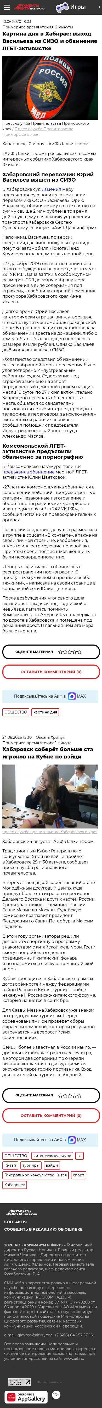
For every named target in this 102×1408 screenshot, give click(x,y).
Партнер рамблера (49, 1382)
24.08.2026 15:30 (17, 737)
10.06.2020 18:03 (16, 21)
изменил (51, 189)
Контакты (15, 1222)
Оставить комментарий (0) (51, 672)
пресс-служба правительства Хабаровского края (49, 832)
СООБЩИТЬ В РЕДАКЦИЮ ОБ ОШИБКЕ (43, 1229)
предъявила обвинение (28, 472)
